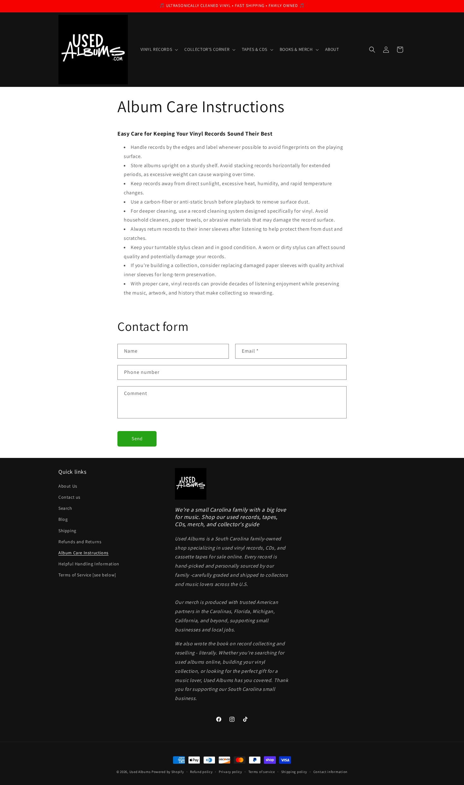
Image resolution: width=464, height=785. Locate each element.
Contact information (330, 772)
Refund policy (201, 772)
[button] (159, 49)
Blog (63, 519)
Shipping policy (294, 772)
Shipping (67, 530)
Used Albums (140, 772)
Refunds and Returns (79, 542)
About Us (67, 486)
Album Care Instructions (83, 553)
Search (65, 508)
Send (137, 438)
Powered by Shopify (168, 772)
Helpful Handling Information (88, 564)
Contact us (69, 497)
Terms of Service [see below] (87, 575)
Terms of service (261, 772)
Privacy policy (230, 772)
